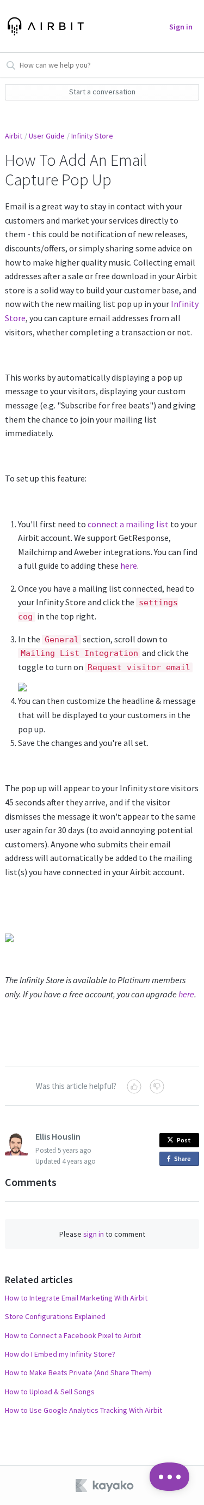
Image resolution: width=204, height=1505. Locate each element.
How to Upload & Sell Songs (50, 1391)
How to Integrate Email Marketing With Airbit (76, 1298)
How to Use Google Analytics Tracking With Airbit (83, 1410)
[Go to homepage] (44, 26)
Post (184, 1140)
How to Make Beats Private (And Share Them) (78, 1372)
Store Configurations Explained (55, 1316)
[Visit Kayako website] (105, 1485)
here (128, 565)
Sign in (181, 27)
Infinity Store (92, 136)
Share (184, 1160)
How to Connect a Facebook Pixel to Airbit (73, 1335)
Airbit (13, 136)
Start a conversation (102, 92)
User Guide (47, 136)
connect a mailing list (128, 524)
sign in (93, 1234)
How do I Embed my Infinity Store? (60, 1354)
